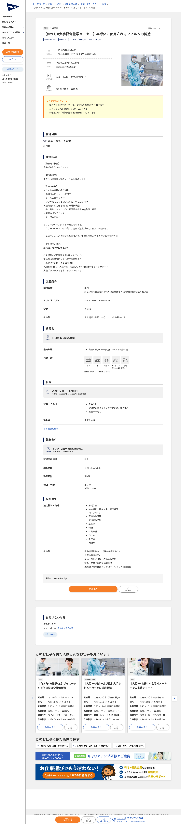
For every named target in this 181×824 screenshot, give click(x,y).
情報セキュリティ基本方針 (148, 815)
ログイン (12, 59)
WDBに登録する (13, 52)
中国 (50, 4)
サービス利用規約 (52, 815)
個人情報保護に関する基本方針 (96, 815)
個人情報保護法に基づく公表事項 (123, 815)
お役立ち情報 (7, 82)
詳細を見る (50, 727)
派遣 (104, 4)
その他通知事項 (50, 429)
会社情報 (5, 75)
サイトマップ (166, 815)
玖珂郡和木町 (71, 4)
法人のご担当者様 (9, 79)
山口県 (59, 4)
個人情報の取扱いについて (72, 815)
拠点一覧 (6, 43)
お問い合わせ (12, 69)
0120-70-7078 (65, 628)
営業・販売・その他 (89, 4)
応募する (93, 589)
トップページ (39, 4)
